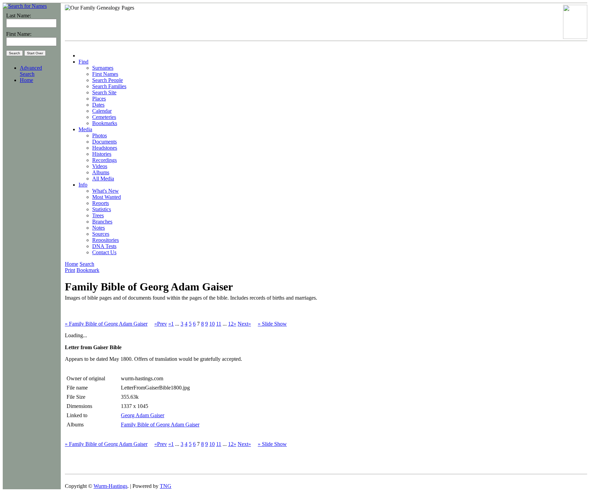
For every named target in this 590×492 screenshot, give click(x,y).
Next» (244, 324)
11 (218, 324)
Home (26, 80)
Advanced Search (31, 71)
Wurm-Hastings (110, 486)
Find (83, 62)
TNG (165, 486)
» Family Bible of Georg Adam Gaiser (106, 324)
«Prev (160, 324)
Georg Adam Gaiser (142, 415)
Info (83, 185)
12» (232, 324)
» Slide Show (272, 324)
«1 (171, 324)
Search (87, 264)
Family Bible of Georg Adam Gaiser (160, 424)
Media (85, 129)
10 (212, 324)
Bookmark (87, 270)
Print (70, 270)
